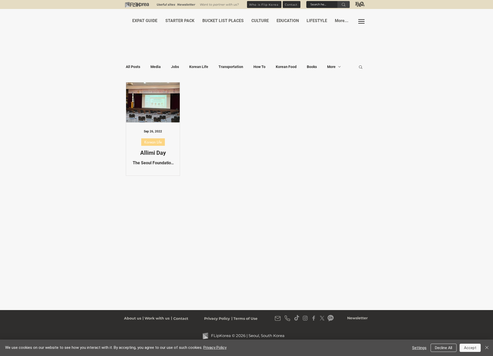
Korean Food (286, 67)
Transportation (231, 67)
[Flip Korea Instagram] (305, 318)
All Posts (133, 67)
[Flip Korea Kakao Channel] (330, 318)
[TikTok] (296, 318)
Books (312, 67)
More (331, 67)
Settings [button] (419, 347)
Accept (470, 347)
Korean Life (198, 67)
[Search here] (343, 4)
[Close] (487, 348)
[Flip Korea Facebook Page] (313, 318)
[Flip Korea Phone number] (287, 318)
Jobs (175, 67)
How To (259, 67)
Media (155, 67)
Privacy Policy (214, 347)
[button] (186, 4)
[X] (322, 318)
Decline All (443, 347)
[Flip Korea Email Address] (277, 318)
